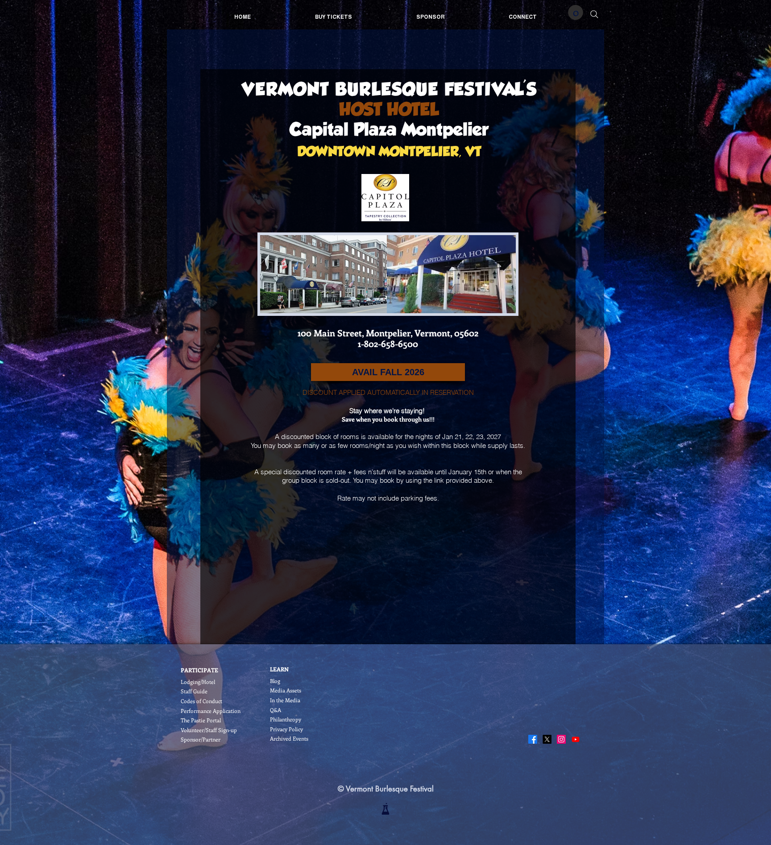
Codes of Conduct (201, 700)
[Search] (594, 14)
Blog (275, 680)
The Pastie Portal (201, 720)
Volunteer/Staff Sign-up (209, 729)
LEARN (279, 669)
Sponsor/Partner (200, 739)
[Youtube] (575, 739)
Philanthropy (285, 719)
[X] (547, 739)
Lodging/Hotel (198, 681)
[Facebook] (532, 739)
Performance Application (210, 710)
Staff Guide (194, 691)
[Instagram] (561, 739)
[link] (575, 12)
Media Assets (285, 690)
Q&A (275, 709)
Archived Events (289, 738)
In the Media (285, 700)
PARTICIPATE (199, 670)
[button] (388, 372)
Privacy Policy (286, 729)
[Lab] (385, 809)
